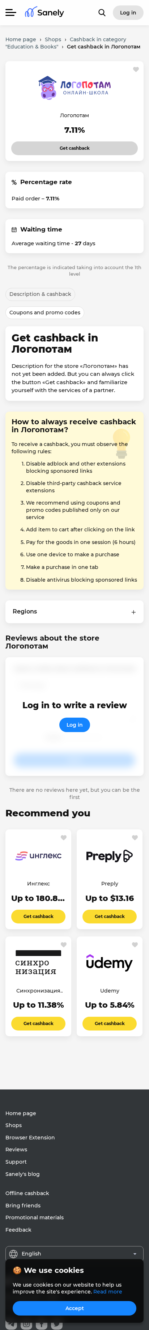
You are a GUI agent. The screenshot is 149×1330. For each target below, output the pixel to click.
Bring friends (23, 1205)
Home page (20, 1113)
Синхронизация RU (38, 991)
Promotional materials (34, 1217)
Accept (74, 1308)
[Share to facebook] (41, 1324)
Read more (107, 1291)
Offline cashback (27, 1193)
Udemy (109, 990)
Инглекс (38, 883)
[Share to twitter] (57, 1324)
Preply (109, 883)
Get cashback (65, 146)
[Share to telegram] (11, 1324)
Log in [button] (128, 12)
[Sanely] (44, 13)
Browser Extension (30, 1137)
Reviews (16, 1149)
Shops (13, 1125)
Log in (75, 725)
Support (16, 1162)
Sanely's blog (22, 1174)
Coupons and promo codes (44, 312)
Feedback (18, 1230)
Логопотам (74, 115)
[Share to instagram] (26, 1324)
